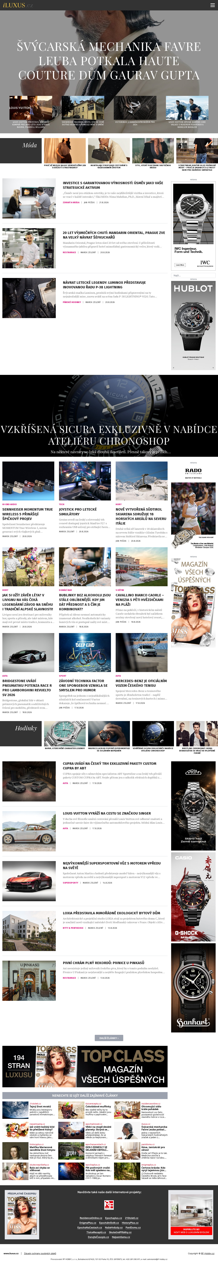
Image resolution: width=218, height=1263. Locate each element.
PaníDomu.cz (133, 1227)
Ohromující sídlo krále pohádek (151, 1107)
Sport (62, 676)
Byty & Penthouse (73, 928)
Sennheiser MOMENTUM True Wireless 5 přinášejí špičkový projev (27, 514)
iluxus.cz (145, 1124)
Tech (61, 504)
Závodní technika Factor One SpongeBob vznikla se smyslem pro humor (83, 685)
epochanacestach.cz (96, 1144)
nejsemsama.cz (37, 1124)
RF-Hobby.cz (207, 1253)
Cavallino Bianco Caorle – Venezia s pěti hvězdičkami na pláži (140, 599)
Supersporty (71, 883)
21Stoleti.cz (131, 1217)
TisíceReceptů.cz (96, 1232)
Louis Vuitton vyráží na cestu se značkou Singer (107, 813)
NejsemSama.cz (121, 1237)
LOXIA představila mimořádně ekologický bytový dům (111, 913)
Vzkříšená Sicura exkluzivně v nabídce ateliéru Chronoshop (109, 434)
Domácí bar (65, 590)
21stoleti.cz (35, 1104)
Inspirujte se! (191, 1231)
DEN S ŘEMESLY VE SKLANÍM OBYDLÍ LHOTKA (96, 1148)
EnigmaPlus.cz (87, 1222)
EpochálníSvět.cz (109, 1222)
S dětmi (120, 590)
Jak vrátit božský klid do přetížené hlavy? (42, 1128)
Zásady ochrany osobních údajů (40, 1253)
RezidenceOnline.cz (91, 1217)
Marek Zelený (89, 252)
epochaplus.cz (93, 1165)
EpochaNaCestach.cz (89, 1227)
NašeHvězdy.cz (114, 1227)
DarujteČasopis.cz (98, 1237)
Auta (4, 676)
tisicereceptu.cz (93, 1104)
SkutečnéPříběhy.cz (120, 1232)
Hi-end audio (9, 504)
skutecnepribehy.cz (39, 1165)
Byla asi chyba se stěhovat (40, 1169)
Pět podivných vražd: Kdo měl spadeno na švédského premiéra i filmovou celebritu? (98, 1169)
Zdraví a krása (71, 202)
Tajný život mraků (40, 1106)
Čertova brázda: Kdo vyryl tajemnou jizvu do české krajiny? (153, 1169)
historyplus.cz (37, 1144)
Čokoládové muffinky (98, 1106)
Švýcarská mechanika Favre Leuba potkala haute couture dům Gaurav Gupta (109, 60)
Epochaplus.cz (113, 1217)
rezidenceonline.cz (150, 1104)
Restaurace (70, 252)
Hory (118, 504)
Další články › (109, 1038)
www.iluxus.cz (11, 1253)
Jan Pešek (89, 202)
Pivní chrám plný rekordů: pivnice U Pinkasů (103, 963)
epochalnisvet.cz (94, 1124)
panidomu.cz (148, 1144)
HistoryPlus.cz (130, 1222)
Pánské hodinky (72, 302)
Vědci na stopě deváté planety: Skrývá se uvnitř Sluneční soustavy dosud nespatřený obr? (98, 1128)
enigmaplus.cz (148, 1165)
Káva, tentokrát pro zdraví (153, 1148)
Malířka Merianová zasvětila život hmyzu (42, 1148)
